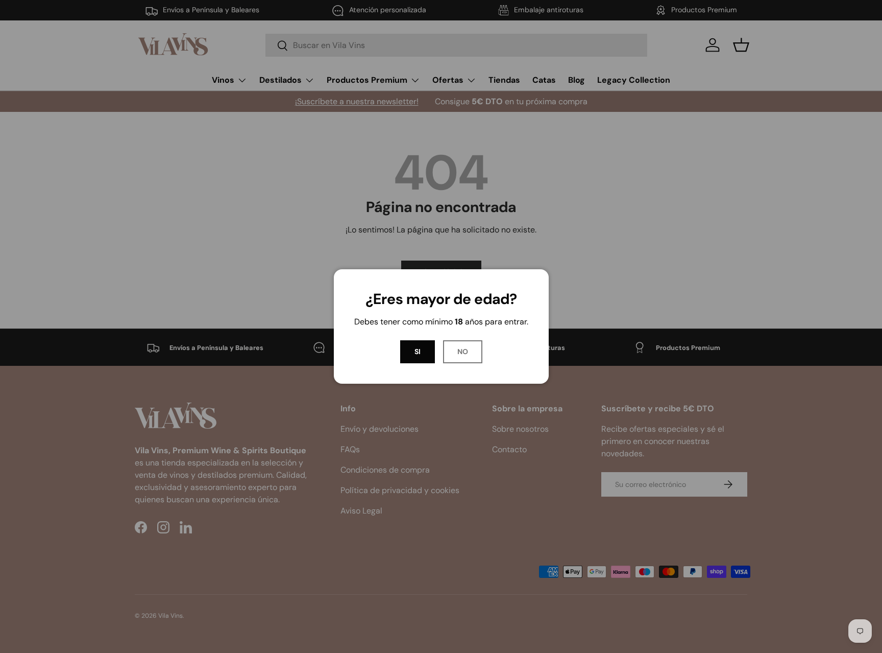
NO (462, 351)
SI (417, 351)
